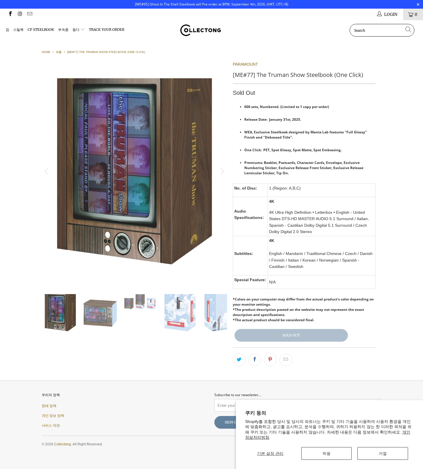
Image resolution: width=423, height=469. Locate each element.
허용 (327, 453)
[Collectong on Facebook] (10, 14)
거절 (383, 453)
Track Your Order (106, 29)
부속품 (63, 29)
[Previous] (47, 171)
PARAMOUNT (245, 64)
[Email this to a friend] (285, 359)
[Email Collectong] (29, 14)
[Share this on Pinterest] (270, 359)
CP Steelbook (41, 29)
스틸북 (18, 29)
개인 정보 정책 (53, 416)
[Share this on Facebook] (254, 359)
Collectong (62, 444)
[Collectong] (211, 30)
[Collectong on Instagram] (20, 14)
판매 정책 (49, 406)
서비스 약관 (51, 425)
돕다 (76, 29)
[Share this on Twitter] (239, 359)
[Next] (221, 171)
